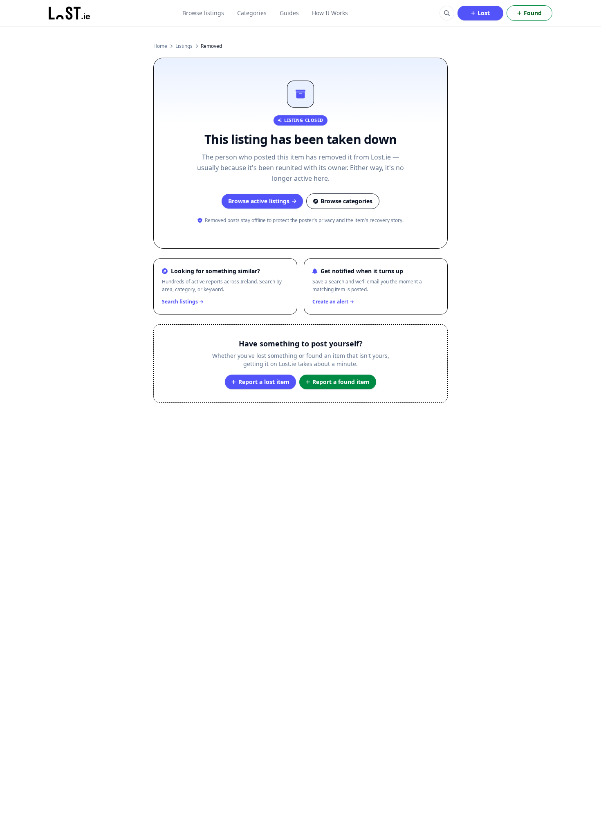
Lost (484, 13)
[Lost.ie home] (70, 13)
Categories (252, 13)
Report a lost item (263, 382)
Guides (289, 13)
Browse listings (203, 13)
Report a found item (341, 382)
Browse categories (346, 201)
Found (533, 13)
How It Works (330, 13)
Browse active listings (258, 201)
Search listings (180, 302)
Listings (184, 46)
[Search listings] (447, 13)
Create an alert (330, 302)
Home (160, 46)
